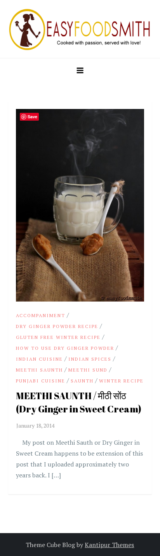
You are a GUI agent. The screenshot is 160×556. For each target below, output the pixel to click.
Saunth (82, 381)
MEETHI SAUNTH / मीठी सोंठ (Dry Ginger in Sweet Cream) (78, 402)
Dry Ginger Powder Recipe (57, 326)
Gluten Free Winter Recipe (58, 337)
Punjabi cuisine (40, 381)
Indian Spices (89, 359)
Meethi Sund (88, 370)
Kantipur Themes (109, 544)
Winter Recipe (121, 381)
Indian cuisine (39, 359)
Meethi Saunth (39, 370)
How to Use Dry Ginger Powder (65, 348)
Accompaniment (40, 315)
